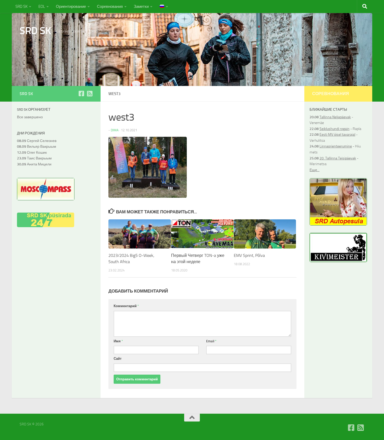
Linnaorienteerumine (335, 146)
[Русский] (164, 6)
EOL (41, 6)
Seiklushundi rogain (334, 129)
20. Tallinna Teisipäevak (337, 158)
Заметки (141, 6)
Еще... (314, 170)
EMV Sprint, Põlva (249, 255)
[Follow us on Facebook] (81, 93)
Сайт (117, 359)
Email (211, 341)
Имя (118, 341)
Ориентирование (71, 6)
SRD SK (21, 6)
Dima (115, 130)
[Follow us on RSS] (89, 93)
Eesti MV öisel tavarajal (337, 134)
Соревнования (110, 6)
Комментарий (126, 306)
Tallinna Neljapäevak (335, 117)
